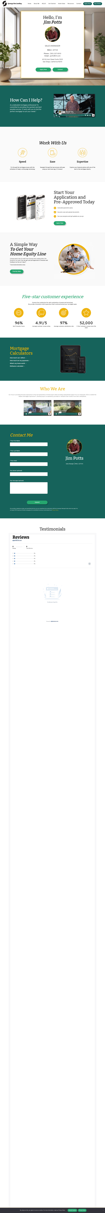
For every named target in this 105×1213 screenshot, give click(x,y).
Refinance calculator (16, 366)
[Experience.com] (55, 621)
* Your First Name (15, 441)
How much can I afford (17, 358)
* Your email (13, 461)
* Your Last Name (15, 451)
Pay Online (97, 4)
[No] (103, 1210)
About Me (36, 3)
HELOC (44, 3)
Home (29, 3)
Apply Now (87, 4)
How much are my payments (19, 360)
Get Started (52, 3)
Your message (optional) (17, 481)
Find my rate (16, 271)
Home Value (61, 3)
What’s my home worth (17, 363)
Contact (78, 3)
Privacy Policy (55, 510)
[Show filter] (89, 563)
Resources (71, 3)
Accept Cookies (72, 1210)
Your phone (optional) (16, 471)
